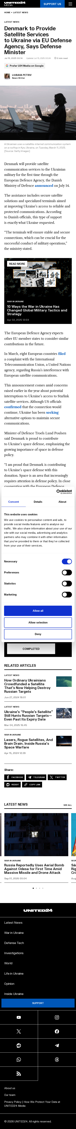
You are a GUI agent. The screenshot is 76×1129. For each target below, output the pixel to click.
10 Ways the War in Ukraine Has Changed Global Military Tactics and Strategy (37, 310)
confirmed (12, 407)
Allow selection (38, 622)
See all (67, 805)
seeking (52, 413)
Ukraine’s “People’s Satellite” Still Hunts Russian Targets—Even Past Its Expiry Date (28, 715)
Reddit (15, 784)
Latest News (13, 922)
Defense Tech (14, 942)
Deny (38, 634)
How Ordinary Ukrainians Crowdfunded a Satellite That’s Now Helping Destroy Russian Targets (27, 686)
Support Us (52, 4)
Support (38, 1003)
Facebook (17, 777)
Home (7, 12)
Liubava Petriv (21, 75)
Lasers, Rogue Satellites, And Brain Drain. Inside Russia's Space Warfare (28, 743)
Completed (31, 649)
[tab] (33, 888)
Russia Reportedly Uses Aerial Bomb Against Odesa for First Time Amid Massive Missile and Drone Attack (34, 868)
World (8, 963)
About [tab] (62, 501)
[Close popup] (72, 1089)
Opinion (9, 983)
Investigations (14, 953)
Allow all (38, 610)
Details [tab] (38, 501)
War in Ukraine (15, 301)
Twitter (60, 777)
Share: (9, 769)
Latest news (20, 12)
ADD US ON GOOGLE (38, 1119)
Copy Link (34, 784)
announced (44, 186)
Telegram (39, 777)
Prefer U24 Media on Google (26, 65)
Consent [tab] (13, 501)
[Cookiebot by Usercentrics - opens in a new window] (56, 492)
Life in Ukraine (14, 973)
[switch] (67, 572)
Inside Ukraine (14, 993)
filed (62, 354)
